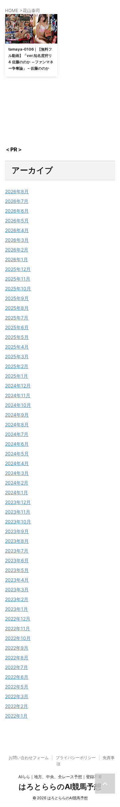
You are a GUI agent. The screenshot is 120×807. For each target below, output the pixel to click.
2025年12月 (18, 269)
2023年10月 (18, 521)
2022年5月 (16, 686)
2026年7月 (16, 201)
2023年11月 (17, 512)
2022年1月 (16, 716)
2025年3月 (17, 356)
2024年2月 (16, 483)
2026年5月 (17, 220)
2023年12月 (18, 502)
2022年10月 (18, 638)
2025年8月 (17, 308)
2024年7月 (16, 434)
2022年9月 (16, 648)
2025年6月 (17, 327)
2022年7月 (16, 667)
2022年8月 (16, 657)
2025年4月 (17, 347)
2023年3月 (17, 589)
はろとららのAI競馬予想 (60, 786)
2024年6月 (17, 444)
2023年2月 (16, 599)
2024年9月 (17, 415)
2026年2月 (16, 249)
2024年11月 (17, 395)
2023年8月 (17, 541)
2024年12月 (18, 385)
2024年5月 (17, 453)
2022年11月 (17, 628)
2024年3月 (17, 473)
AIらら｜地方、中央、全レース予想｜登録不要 (60, 776)
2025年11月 (17, 279)
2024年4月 (17, 463)
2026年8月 (17, 191)
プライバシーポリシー (76, 757)
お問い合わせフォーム (29, 757)
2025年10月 (18, 288)
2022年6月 (16, 677)
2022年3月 (16, 696)
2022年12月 (17, 618)
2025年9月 (17, 298)
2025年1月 (16, 376)
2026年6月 (17, 211)
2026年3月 (17, 240)
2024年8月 (17, 424)
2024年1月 (16, 492)
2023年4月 (17, 580)
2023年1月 (16, 609)
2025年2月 (16, 366)
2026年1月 (16, 259)
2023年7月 (16, 551)
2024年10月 (18, 405)
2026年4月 (17, 230)
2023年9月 (17, 531)
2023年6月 (17, 560)
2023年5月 (17, 570)
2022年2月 (16, 706)
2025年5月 (17, 337)
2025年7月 (16, 317)
